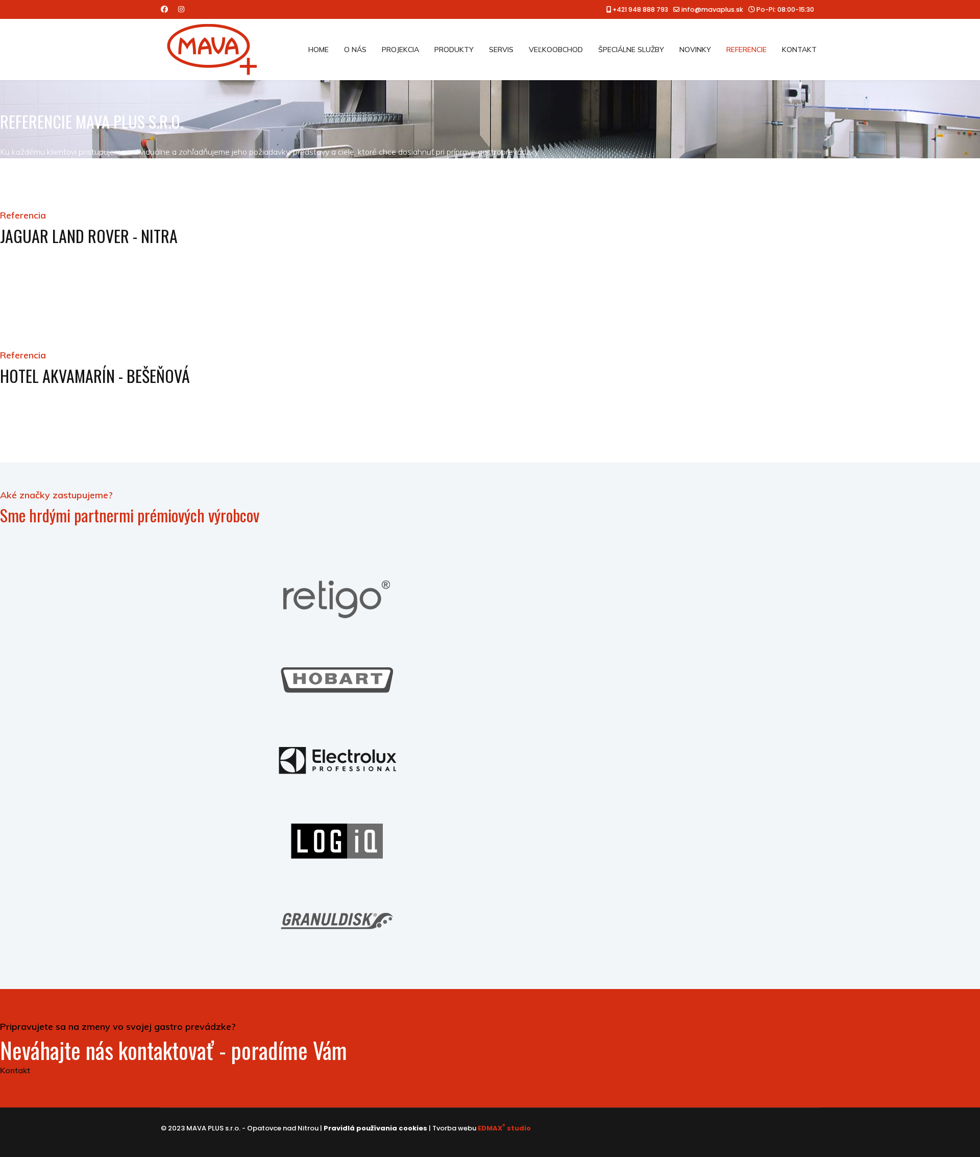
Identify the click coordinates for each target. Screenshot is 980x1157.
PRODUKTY (454, 49)
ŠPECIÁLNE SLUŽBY (631, 49)
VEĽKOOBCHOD (556, 49)
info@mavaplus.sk (712, 9)
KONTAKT (799, 49)
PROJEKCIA (400, 49)
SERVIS (501, 49)
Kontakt (15, 1070)
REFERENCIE (746, 49)
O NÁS (355, 49)
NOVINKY (695, 49)
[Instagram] (181, 9)
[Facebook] (164, 9)
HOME (318, 49)
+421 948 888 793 (640, 9)
